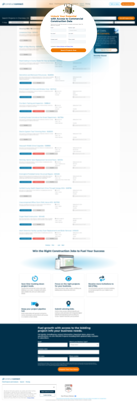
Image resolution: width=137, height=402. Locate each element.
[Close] (54, 387)
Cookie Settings (47, 395)
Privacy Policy (30, 397)
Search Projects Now (68, 50)
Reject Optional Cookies (47, 391)
